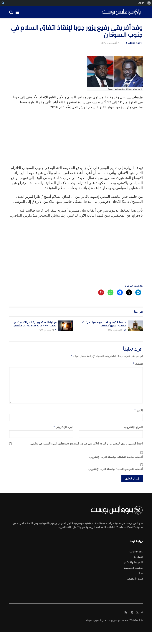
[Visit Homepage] (120, 12)
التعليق (138, 363)
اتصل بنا (138, 557)
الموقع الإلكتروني (133, 427)
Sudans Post (134, 43)
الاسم (138, 410)
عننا (141, 573)
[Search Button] (11, 12)
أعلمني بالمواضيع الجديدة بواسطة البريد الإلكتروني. (115, 469)
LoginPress (136, 551)
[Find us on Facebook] (142, 612)
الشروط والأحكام (133, 562)
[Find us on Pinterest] (132, 612)
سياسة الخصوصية (133, 568)
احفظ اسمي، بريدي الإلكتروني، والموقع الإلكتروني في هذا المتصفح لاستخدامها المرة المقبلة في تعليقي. (86, 443)
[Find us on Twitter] (137, 612)
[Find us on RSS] (126, 612)
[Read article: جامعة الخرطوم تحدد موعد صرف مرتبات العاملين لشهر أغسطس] (135, 325)
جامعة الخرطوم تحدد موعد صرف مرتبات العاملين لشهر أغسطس (104, 324)
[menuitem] (149, 3)
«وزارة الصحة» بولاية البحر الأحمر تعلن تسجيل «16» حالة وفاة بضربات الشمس (35, 324)
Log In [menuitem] (141, 2)
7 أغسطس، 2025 (110, 43)
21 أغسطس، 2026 (116, 330)
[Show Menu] (17, 12)
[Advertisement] (76, 139)
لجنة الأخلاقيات (135, 578)
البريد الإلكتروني (63, 427)
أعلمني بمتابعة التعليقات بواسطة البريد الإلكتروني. (116, 457)
